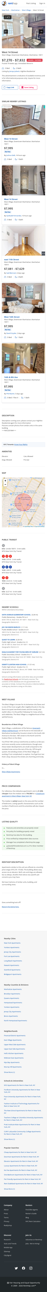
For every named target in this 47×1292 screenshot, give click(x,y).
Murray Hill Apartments (13, 1067)
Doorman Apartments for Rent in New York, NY (21, 1157)
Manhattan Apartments (13, 989)
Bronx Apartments (11, 1016)
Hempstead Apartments (13, 1002)
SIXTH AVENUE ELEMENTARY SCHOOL (16, 615)
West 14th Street (12, 317)
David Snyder (11, 333)
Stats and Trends (10, 1243)
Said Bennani (11, 273)
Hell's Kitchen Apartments (13, 1053)
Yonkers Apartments (11, 947)
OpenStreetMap (39, 526)
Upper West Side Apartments (15, 1044)
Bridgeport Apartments (12, 974)
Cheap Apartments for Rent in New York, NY (20, 1152)
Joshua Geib (10, 155)
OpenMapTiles (28, 526)
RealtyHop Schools (11, 679)
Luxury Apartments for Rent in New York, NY (20, 1166)
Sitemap (7, 1251)
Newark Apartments (11, 965)
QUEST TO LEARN (8, 640)
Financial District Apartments (14, 1035)
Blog (27, 1217)
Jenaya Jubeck (14, 71)
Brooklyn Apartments (12, 994)
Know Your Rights (20, 444)
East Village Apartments (13, 1040)
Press (6, 1213)
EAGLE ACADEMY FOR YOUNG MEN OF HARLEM (20, 652)
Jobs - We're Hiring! (32, 1243)
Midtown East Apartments (14, 1058)
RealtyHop (8, 1225)
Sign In (42, 3)
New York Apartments (12, 943)
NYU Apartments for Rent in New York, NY (19, 1085)
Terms (6, 1217)
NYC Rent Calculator (33, 1221)
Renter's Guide (31, 1213)
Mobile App (8, 1247)
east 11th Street (11, 259)
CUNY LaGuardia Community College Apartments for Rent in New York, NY (22, 1132)
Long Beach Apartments (13, 961)
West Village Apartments (11, 772)
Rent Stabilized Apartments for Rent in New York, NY (23, 1183)
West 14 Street (11, 139)
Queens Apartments (11, 998)
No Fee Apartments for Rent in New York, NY (20, 1170)
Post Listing (31, 3)
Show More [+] (9, 1072)
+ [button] (5, 480)
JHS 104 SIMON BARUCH (11, 627)
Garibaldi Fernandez (13, 216)
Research (7, 1239)
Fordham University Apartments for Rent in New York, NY (22, 1091)
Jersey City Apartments (12, 952)
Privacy (6, 1221)
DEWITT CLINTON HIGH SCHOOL (14, 664)
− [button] (5, 484)
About (6, 1210)
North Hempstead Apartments (15, 1020)
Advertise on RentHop (34, 1239)
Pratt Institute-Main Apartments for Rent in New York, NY (22, 1125)
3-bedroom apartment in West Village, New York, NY (23, 794)
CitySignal (7, 1255)
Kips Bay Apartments (12, 1062)
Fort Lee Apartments (11, 956)
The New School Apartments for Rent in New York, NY (22, 1111)
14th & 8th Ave (11, 377)
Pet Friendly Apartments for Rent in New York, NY (22, 1179)
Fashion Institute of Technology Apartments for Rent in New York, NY (21, 1104)
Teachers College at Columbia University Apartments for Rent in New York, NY (23, 1118)
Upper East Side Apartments (14, 1049)
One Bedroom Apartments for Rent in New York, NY (23, 1175)
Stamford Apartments (12, 970)
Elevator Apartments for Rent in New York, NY (21, 1161)
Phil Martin (10, 394)
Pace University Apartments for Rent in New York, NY (22, 1097)
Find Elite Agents (32, 1210)
